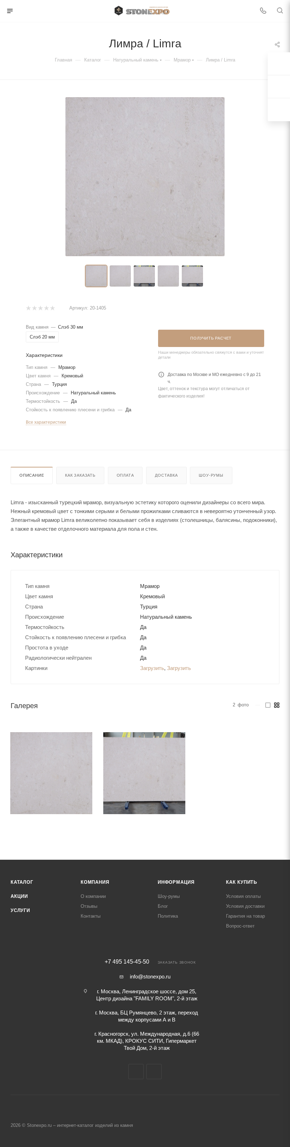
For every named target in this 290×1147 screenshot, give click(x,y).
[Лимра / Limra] (51, 773)
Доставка (166, 475)
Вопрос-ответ (240, 926)
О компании (93, 896)
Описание (31, 475)
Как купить (241, 882)
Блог (163, 906)
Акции (19, 896)
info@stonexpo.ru (150, 977)
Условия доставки (245, 906)
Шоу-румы (211, 475)
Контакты (90, 916)
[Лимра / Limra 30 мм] (145, 176)
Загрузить (152, 668)
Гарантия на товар (245, 916)
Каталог (22, 882)
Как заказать (80, 475)
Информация (176, 882)
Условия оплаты (243, 896)
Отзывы (89, 906)
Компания (95, 882)
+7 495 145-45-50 (127, 962)
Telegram (136, 1071)
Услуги (20, 910)
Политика (168, 916)
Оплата (125, 475)
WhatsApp (154, 1071)
